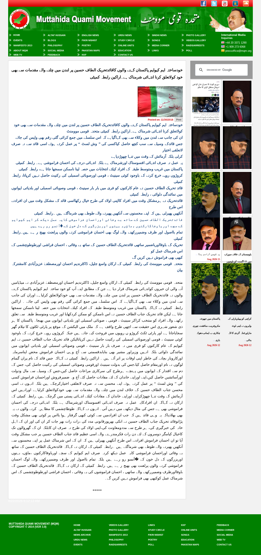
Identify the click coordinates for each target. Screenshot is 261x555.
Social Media (56, 50)
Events (17, 40)
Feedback (54, 55)
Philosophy (55, 45)
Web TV (17, 55)
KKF (84, 55)
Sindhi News (159, 35)
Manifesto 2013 (22, 45)
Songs (156, 40)
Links (155, 50)
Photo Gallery (196, 35)
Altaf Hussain (56, 35)
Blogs (52, 40)
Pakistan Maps (91, 50)
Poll (189, 50)
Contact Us (125, 55)
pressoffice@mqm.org (238, 50)
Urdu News (125, 35)
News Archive (82, 535)
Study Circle (126, 40)
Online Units (126, 45)
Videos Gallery (196, 40)
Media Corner (160, 45)
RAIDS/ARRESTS (195, 45)
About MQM (20, 50)
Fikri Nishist (89, 40)
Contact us (224, 544)
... (208, 254)
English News (90, 35)
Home (16, 35)
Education (124, 50)
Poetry (86, 45)
